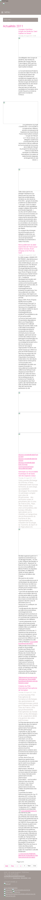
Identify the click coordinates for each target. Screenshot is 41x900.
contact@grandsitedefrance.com (14, 876)
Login (29, 877)
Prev (12, 866)
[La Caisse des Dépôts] (19, 894)
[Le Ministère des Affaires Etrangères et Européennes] (16, 892)
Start (6, 866)
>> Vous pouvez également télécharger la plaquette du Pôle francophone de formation (28, 855)
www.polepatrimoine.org (29, 811)
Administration (24, 877)
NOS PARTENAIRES (10, 888)
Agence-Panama (16, 877)
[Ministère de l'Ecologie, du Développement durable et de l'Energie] (8, 890)
